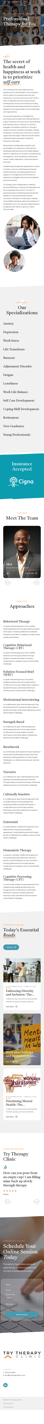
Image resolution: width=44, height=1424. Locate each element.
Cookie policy (8, 1407)
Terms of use (8, 1403)
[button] (7, 582)
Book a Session (22, 1314)
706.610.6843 (10, 1372)
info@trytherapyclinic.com (15, 1375)
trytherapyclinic (15, 986)
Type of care (10, 1294)
